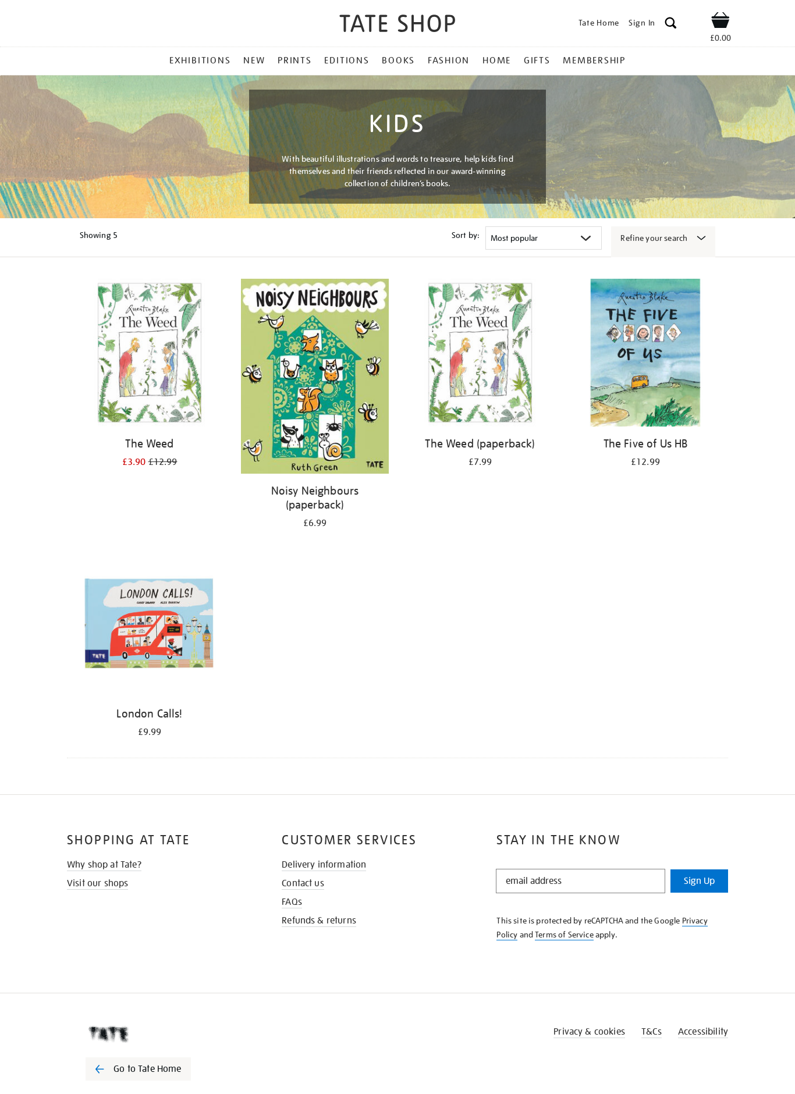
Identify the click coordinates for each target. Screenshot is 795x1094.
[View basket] (720, 22)
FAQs (292, 902)
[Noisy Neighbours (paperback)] (315, 378)
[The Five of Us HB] (645, 355)
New (254, 60)
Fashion (449, 60)
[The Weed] (149, 355)
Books (398, 60)
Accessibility (703, 1032)
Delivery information (324, 865)
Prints (295, 60)
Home (496, 60)
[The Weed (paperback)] (480, 355)
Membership (594, 60)
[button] (671, 25)
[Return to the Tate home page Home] (397, 25)
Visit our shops (97, 883)
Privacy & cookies (589, 1032)
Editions (346, 60)
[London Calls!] (149, 625)
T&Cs (651, 1032)
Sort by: (466, 235)
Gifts (537, 60)
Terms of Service (564, 934)
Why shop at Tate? (104, 865)
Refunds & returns (319, 920)
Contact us (303, 883)
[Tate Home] (159, 1034)
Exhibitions (199, 60)
